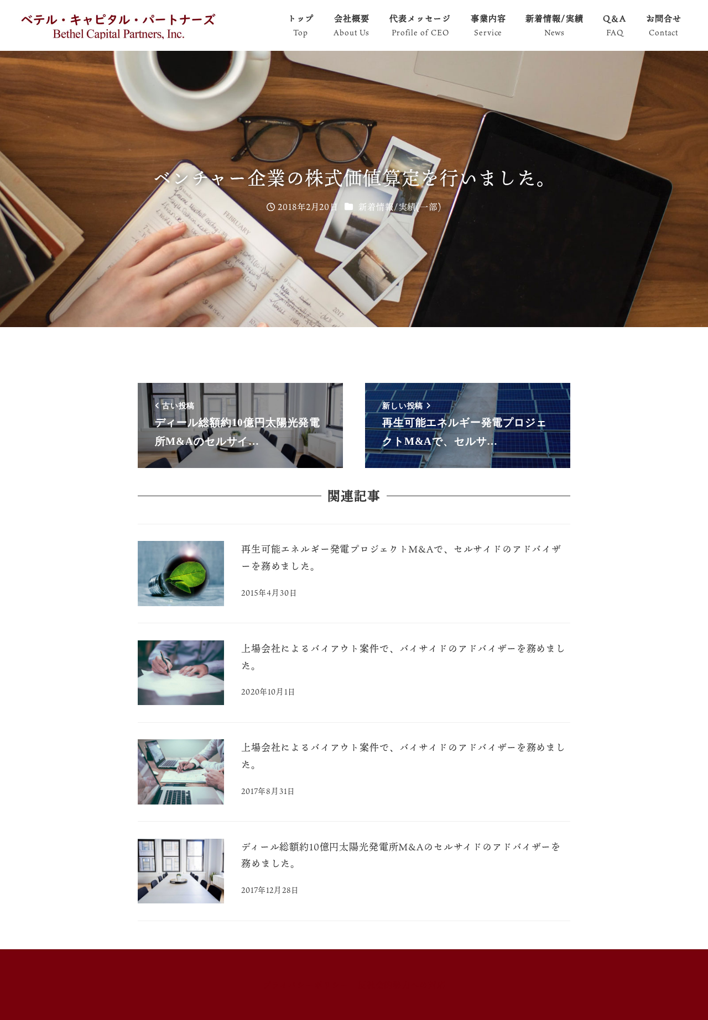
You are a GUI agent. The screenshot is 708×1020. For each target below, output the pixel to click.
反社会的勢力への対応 (402, 985)
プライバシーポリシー (306, 985)
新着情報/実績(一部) (399, 207)
